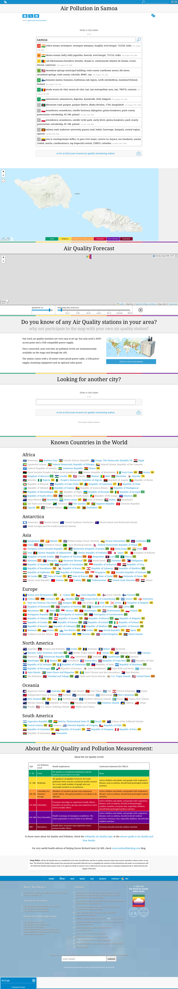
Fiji (107, 691)
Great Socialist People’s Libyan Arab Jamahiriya (50, 472)
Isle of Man (85, 602)
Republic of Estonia (67, 622)
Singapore (99, 572)
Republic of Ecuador (70, 729)
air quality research (35, 900)
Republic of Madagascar (124, 488)
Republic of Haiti (102, 664)
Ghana (91, 468)
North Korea (96, 560)
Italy (101, 602)
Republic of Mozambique (40, 492)
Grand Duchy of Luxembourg (99, 598)
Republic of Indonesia (105, 564)
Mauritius (118, 476)
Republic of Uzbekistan (72, 572)
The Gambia (78, 503)
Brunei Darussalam (115, 541)
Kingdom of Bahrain (142, 552)
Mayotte (135, 476)
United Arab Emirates (123, 580)
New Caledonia (125, 695)
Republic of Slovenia (128, 626)
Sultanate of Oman (132, 576)
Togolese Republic (103, 503)
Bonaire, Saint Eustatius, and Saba (45, 652)
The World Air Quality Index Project (138, 890)
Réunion (127, 495)
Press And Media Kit (32, 895)
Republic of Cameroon (100, 484)
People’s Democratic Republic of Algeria (79, 480)
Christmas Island (50, 544)
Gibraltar (69, 598)
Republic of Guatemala (73, 664)
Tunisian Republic (128, 503)
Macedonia (33, 610)
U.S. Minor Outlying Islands (52, 706)
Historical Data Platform (34, 934)
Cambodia (140, 541)
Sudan (110, 499)
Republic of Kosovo (35, 626)
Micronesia (104, 695)
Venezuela (59, 733)
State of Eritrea (93, 499)
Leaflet (3, 238)
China (30, 544)
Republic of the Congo (104, 495)
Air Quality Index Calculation (36, 924)
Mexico (53, 660)
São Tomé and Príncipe (37, 503)
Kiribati (64, 695)
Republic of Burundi (36, 484)
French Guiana (35, 725)
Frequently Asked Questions (40, 916)
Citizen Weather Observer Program (90, 918)
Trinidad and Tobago (58, 676)
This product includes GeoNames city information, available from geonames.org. (97, 907)
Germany (50, 598)
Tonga (140, 702)
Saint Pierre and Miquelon (60, 672)
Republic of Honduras (130, 664)
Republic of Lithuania (64, 626)
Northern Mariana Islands (95, 699)
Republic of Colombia (38, 729)
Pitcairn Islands (33, 702)
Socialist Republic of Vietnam (130, 572)
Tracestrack (173, 304)
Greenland (78, 656)
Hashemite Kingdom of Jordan (88, 548)
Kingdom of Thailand (70, 556)
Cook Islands (75, 691)
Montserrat (71, 660)
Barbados (90, 648)
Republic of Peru (127, 729)
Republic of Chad (129, 484)
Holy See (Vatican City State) (40, 602)
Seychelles (50, 499)
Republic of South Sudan (74, 495)
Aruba (73, 648)
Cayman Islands (125, 652)
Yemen (147, 580)
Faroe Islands (111, 594)
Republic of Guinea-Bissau (92, 488)
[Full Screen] (3, 180)
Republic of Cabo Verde (66, 484)
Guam (141, 691)
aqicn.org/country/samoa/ (36, 20)
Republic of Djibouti (35, 488)
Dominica (30, 656)
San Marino (69, 630)
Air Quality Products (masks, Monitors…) (41, 929)
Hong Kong (120, 548)
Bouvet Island (49, 522)
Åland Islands (133, 634)
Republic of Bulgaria (129, 618)
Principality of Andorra (70, 614)
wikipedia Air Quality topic (99, 836)
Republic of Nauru (57, 702)
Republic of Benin (141, 480)
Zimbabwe (91, 507)
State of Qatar (105, 576)
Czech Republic (88, 594)
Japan (120, 552)
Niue (52, 699)
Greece (128, 598)
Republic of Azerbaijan (71, 564)
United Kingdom (109, 634)
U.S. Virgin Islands (119, 676)
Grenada (94, 656)
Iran (27, 552)
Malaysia (32, 560)
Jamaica (131, 656)
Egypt (139, 460)
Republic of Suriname (36, 733)
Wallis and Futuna (83, 706)
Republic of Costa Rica (113, 660)
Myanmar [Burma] (72, 560)
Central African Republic (74, 460)
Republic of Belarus (98, 618)
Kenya (146, 472)
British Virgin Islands (82, 652)
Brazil (97, 721)
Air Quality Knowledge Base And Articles (41, 906)
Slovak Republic (111, 630)
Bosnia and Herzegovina (40, 594)
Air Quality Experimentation (36, 908)
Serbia (89, 630)
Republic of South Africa (40, 495)
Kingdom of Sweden (102, 606)
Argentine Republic (37, 721)
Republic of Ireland (128, 622)
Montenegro (89, 610)
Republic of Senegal (129, 492)
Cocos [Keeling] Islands (77, 544)
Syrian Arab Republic (36, 580)
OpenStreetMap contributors (146, 304)
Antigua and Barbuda (51, 648)
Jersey (115, 602)
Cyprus (66, 594)
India (139, 548)
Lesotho (63, 476)
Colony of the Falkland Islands (125, 721)
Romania (31, 630)
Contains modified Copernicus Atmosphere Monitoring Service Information (99, 922)
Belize (104, 648)
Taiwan (59, 580)
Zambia (72, 507)
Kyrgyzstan (96, 556)
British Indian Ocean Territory (81, 541)
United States (143, 676)
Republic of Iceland (97, 622)
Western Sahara (51, 507)
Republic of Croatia (37, 622)
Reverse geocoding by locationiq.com (91, 936)
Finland (130, 594)
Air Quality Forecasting (34, 926)
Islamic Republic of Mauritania (96, 472)
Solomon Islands (108, 702)
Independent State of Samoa (40, 695)
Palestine (116, 560)
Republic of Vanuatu (83, 702)
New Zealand (34, 699)
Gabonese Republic (70, 468)
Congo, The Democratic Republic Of (111, 460)
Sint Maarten (130, 672)
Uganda (31, 507)
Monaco (69, 610)
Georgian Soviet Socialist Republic (45, 548)
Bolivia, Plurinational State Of (71, 721)
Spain (133, 630)
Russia (49, 630)
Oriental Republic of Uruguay (80, 725)
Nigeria (46, 480)
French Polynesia (123, 691)
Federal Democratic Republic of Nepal (117, 544)
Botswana (30, 460)
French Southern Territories (77, 522)
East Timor (93, 691)
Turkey (77, 580)
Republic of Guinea (62, 488)
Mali (105, 476)
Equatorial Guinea (34, 464)
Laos (111, 556)
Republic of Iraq (133, 564)
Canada (105, 652)
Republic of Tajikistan (38, 572)
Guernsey (145, 598)
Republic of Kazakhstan (39, 568)
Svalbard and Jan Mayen (38, 634)
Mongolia (50, 560)
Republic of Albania (37, 618)
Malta (52, 610)
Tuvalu (29, 706)
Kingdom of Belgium (137, 602)
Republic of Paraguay (100, 729)
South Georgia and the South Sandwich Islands (49, 526)
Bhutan (53, 541)
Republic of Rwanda (98, 492)
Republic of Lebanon (100, 568)
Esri (9, 240)
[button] (3, 171)
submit (111, 958)
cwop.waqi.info (117, 918)
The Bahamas (32, 676)
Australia (55, 691)
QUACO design (81, 947)
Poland (133, 610)
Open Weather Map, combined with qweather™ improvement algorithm (95, 913)
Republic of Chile (112, 725)
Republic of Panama (69, 668)
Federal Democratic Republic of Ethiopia (71, 464)
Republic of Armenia (38, 564)
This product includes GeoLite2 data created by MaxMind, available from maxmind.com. (100, 901)
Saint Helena (32, 499)
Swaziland (125, 499)
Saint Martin (32, 672)
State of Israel (54, 576)
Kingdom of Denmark (38, 606)
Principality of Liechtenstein (108, 614)
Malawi (93, 476)
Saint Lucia (143, 668)
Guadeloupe (113, 656)
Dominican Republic (53, 656)
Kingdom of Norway (70, 606)
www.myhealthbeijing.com (126, 848)
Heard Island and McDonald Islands (116, 522)
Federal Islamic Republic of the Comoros (119, 464)
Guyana (55, 725)
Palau (117, 699)
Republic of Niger (70, 492)
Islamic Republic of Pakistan (92, 552)
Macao (127, 556)
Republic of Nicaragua (38, 668)
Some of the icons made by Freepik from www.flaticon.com (93, 928)
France (31, 598)
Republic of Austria (68, 618)
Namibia (29, 480)
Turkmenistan (96, 580)
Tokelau (127, 702)
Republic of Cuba (142, 660)
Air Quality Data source (34, 922)
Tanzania (60, 503)
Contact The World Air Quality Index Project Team (45, 892)
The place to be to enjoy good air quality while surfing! (99, 943)
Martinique (33, 660)
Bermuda (118, 648)
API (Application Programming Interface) (41, 931)
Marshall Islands (83, 695)
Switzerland (64, 634)
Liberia (79, 476)
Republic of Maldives (129, 568)
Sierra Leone (70, 499)
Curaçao (144, 652)
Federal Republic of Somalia (40, 468)
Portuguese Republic (37, 614)
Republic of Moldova (96, 626)
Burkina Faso (48, 460)
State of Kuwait (80, 576)
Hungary (66, 602)
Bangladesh (33, 541)
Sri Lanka (32, 576)
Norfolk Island (68, 699)
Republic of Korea (71, 568)
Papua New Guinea (136, 699)
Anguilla (29, 648)
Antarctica (30, 522)
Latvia (126, 606)
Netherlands (113, 610)
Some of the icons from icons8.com (90, 933)
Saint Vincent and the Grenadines (100, 672)
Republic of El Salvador (39, 664)
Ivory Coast (127, 472)
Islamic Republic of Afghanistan (52, 552)
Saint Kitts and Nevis (120, 668)
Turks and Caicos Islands (90, 676)
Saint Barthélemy (94, 668)
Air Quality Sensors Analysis (36, 911)
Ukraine (85, 634)
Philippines (137, 560)
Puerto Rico (88, 660)
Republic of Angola (116, 480)
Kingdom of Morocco (38, 476)
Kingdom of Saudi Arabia (38, 556)
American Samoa (34, 691)
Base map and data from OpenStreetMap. (93, 940)
